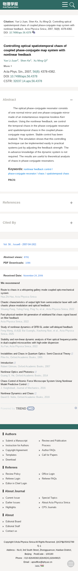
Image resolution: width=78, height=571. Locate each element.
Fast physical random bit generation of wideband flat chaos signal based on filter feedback (39, 316)
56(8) (36, 71)
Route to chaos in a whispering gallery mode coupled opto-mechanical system (37, 291)
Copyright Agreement (17, 450)
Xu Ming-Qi (40, 60)
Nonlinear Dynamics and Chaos (17, 393)
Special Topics (49, 497)
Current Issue (13, 497)
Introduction (7, 362)
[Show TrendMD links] (75, 407)
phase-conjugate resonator (22, 173)
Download (11, 459)
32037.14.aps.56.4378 (27, 81)
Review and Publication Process (54, 443)
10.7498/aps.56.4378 (20, 32)
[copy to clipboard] (33, 32)
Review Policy (13, 473)
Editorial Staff (13, 526)
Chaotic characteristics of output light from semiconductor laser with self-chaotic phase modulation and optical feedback (39, 304)
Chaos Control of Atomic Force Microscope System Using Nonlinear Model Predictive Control (36, 383)
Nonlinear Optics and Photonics (17, 372)
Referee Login (13, 478)
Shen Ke (25, 60)
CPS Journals (49, 507)
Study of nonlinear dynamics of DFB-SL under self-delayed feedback (37, 327)
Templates (11, 455)
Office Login (48, 473)
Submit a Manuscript (16, 440)
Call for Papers (50, 455)
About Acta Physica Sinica (56, 502)
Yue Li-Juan (10, 60)
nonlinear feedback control (37, 169)
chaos (41, 173)
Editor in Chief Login (16, 483)
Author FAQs (49, 450)
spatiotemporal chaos (58, 173)
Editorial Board (13, 521)
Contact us (11, 531)
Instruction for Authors (17, 445)
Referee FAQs (49, 478)
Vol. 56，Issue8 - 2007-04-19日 (19, 244)
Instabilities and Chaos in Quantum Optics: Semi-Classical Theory (35, 353)
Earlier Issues (13, 502)
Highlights (11, 507)
